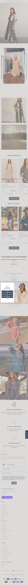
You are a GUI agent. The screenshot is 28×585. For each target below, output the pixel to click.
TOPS (7, 293)
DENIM (7, 295)
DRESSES (7, 291)
